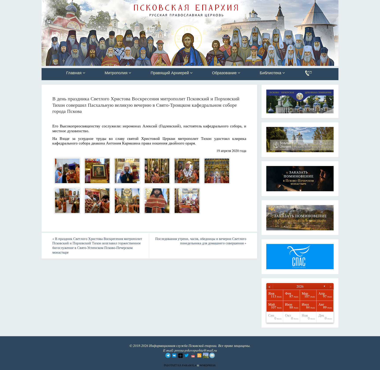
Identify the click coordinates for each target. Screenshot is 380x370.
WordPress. (208, 365)
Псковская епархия (104, 3)
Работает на (173, 365)
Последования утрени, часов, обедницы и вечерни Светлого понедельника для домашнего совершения (200, 240)
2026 (299, 286)
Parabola (189, 365)
